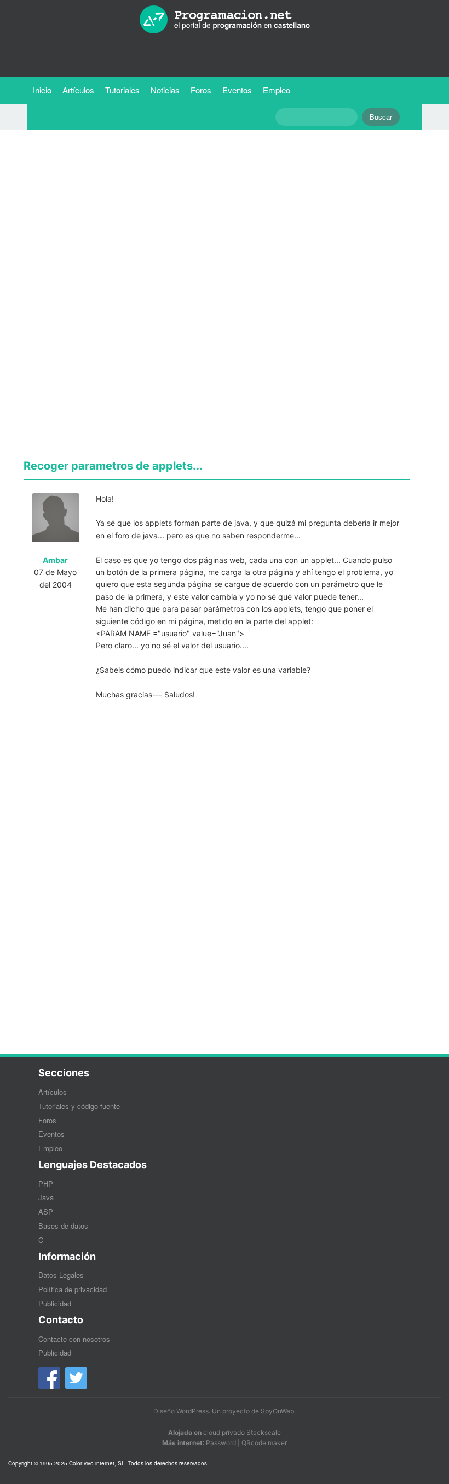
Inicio (42, 90)
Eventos (237, 90)
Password (221, 1443)
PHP (45, 1183)
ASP (45, 1211)
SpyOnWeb (277, 1411)
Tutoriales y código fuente (79, 1106)
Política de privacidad (72, 1289)
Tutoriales (125, 90)
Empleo (276, 90)
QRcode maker (264, 1443)
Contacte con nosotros (74, 1339)
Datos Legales (61, 1275)
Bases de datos (63, 1226)
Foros (201, 90)
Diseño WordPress (181, 1411)
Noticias (165, 90)
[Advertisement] (217, 214)
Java (46, 1197)
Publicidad (54, 1303)
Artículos (78, 90)
